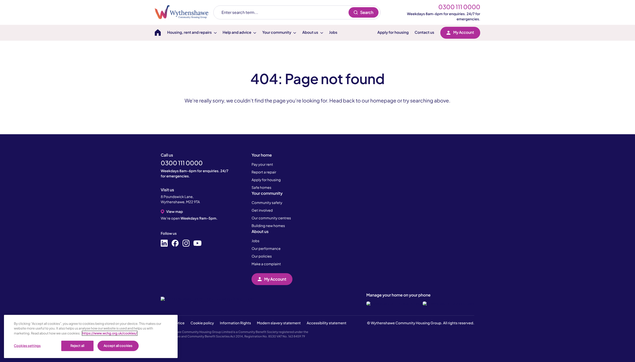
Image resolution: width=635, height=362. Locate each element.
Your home (262, 155)
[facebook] (175, 243)
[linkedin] (164, 243)
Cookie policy (202, 323)
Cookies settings (27, 346)
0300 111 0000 (459, 7)
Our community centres (271, 218)
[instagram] (186, 243)
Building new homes (268, 226)
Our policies (262, 256)
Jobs (333, 32)
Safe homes (261, 187)
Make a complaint (266, 264)
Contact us (424, 32)
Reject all (77, 346)
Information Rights (235, 323)
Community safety (267, 202)
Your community (267, 193)
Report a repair (264, 172)
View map (174, 211)
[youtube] (197, 243)
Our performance (266, 248)
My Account (463, 32)
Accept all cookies (118, 346)
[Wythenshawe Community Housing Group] (184, 12)
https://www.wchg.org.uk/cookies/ (109, 333)
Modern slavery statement (279, 323)
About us (260, 231)
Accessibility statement (327, 323)
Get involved (262, 210)
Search (366, 12)
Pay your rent (262, 164)
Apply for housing (393, 32)
